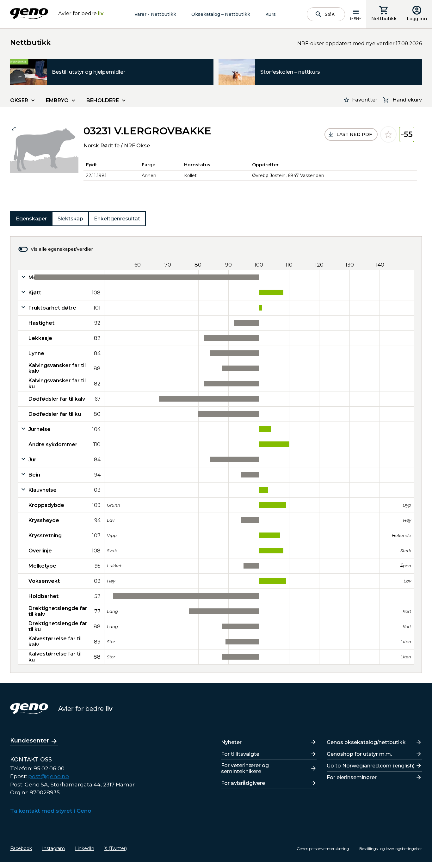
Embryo (57, 100)
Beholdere (102, 100)
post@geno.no (48, 776)
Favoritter (364, 100)
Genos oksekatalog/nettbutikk (366, 742)
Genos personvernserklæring (323, 848)
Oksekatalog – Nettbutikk (220, 14)
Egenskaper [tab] (31, 219)
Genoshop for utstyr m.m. (359, 754)
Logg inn (417, 19)
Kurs (270, 14)
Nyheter (231, 742)
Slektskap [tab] (70, 219)
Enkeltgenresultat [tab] (117, 219)
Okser (19, 100)
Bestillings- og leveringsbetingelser (390, 848)
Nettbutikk (384, 19)
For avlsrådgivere (243, 783)
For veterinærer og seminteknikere (245, 768)
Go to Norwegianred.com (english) (371, 766)
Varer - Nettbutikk (155, 14)
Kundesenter (29, 740)
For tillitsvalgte (240, 754)
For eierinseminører (352, 777)
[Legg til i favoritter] (388, 134)
